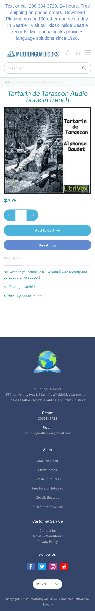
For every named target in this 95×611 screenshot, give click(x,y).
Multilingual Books (44, 599)
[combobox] (41, 68)
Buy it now (47, 245)
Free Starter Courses (48, 506)
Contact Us (47, 530)
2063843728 (47, 418)
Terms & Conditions (48, 536)
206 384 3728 (47, 460)
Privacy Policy (48, 541)
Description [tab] (13, 258)
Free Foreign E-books (47, 488)
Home (7, 82)
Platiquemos (47, 470)
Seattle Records (47, 497)
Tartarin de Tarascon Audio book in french (39, 82)
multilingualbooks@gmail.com (47, 433)
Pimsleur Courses (47, 479)
